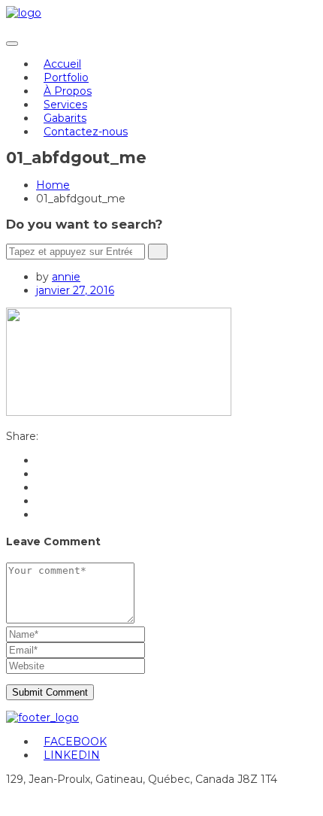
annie (66, 277)
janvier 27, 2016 (75, 290)
